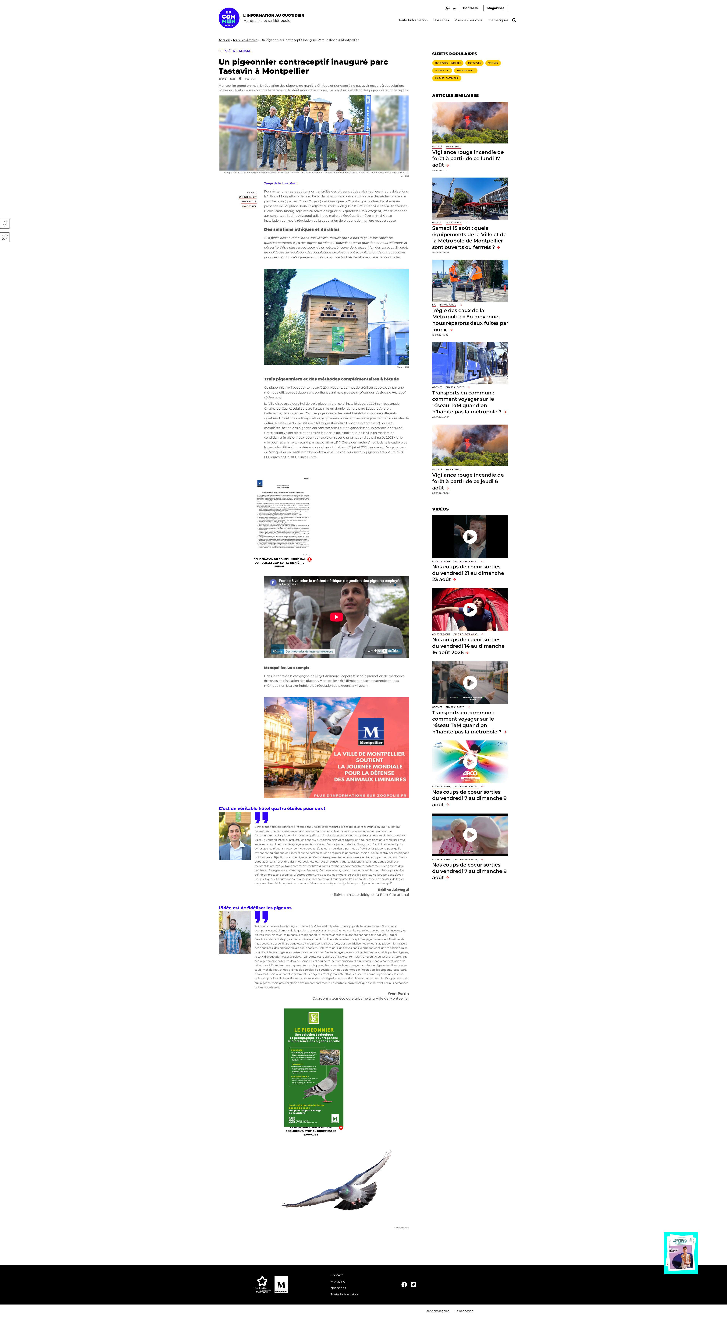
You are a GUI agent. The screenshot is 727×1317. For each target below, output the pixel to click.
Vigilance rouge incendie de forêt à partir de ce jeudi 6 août (468, 481)
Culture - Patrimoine (447, 78)
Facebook (4, 224)
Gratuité (493, 63)
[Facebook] (404, 1284)
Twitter (4, 237)
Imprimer (250, 79)
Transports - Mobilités (448, 63)
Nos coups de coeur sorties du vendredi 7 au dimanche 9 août (469, 798)
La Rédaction (464, 1311)
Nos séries (441, 20)
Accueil (224, 40)
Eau (434, 305)
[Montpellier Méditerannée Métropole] (262, 1284)
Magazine (338, 1281)
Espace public (249, 202)
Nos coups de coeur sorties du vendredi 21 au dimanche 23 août (468, 573)
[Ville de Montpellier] (281, 1284)
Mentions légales (437, 1311)
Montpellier (249, 206)
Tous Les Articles (245, 40)
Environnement (248, 197)
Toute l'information (413, 20)
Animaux (252, 192)
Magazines (495, 8)
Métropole (474, 63)
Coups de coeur (441, 561)
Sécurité (437, 147)
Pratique (437, 223)
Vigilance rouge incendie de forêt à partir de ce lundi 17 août (468, 158)
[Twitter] (413, 1284)
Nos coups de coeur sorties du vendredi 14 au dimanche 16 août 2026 (468, 646)
